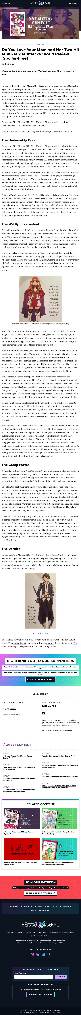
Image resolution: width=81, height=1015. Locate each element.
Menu (8, 3)
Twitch (48, 954)
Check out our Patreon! (39, 893)
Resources (26, 906)
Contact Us (56, 932)
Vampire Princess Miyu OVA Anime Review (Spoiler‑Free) (19, 779)
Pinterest (43, 954)
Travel (47, 906)
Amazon (50, 643)
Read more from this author (56, 730)
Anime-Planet (19, 643)
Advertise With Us (40, 935)
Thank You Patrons (41, 932)
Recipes (57, 906)
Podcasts (68, 906)
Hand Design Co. (54, 1012)
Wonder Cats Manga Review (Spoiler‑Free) (58, 756)
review (18, 714)
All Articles (44, 910)
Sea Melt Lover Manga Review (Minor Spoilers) (60, 776)
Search (75, 3)
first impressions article (38, 131)
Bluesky (32, 954)
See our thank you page (40, 679)
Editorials (13, 906)
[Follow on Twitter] (43, 713)
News (33, 910)
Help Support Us (24, 932)
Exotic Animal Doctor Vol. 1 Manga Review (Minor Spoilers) (19, 768)
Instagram (38, 954)
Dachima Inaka (8, 125)
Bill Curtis (9, 64)
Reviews (13, 709)
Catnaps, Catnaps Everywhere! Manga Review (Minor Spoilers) (60, 766)
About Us (11, 932)
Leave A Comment (40, 694)
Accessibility (69, 932)
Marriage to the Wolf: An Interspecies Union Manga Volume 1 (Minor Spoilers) (59, 787)
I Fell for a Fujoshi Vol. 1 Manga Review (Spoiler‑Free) (17, 757)
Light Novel (10, 714)
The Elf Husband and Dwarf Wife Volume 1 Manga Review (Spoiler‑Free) (19, 790)
